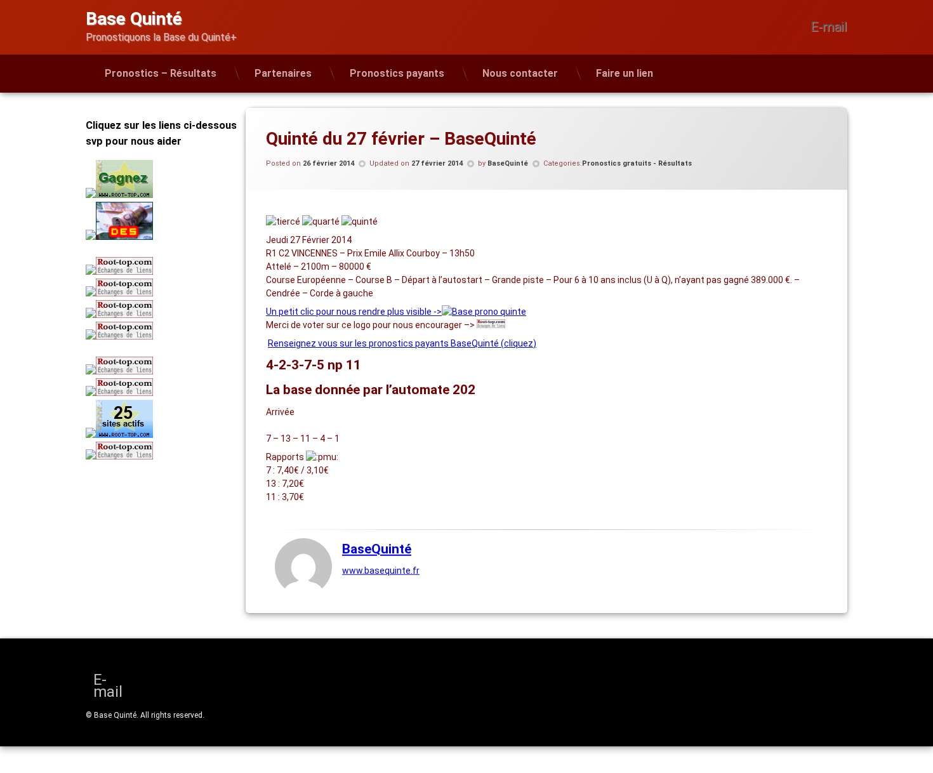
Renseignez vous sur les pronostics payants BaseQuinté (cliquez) (402, 343)
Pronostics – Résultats (160, 73)
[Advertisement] (165, 556)
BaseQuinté (507, 163)
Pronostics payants (397, 73)
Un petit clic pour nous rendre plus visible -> (354, 312)
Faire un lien (624, 73)
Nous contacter (520, 73)
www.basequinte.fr (381, 570)
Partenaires (283, 73)
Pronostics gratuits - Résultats (637, 163)
